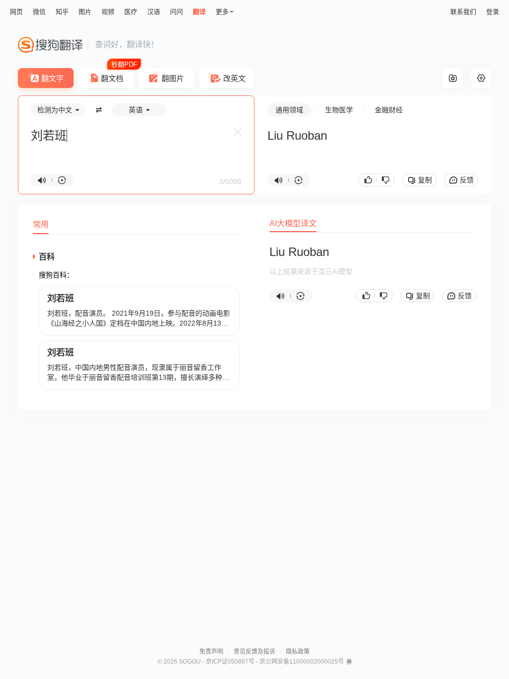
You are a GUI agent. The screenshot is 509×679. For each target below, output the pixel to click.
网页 (16, 11)
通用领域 (289, 110)
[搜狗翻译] (50, 44)
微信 (39, 11)
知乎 (62, 11)
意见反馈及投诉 (254, 651)
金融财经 (389, 110)
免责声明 (211, 651)
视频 (107, 11)
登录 (492, 11)
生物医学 (339, 110)
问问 (176, 11)
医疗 (130, 11)
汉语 (153, 11)
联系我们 (463, 11)
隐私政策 (298, 651)
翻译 (199, 11)
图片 (85, 11)
